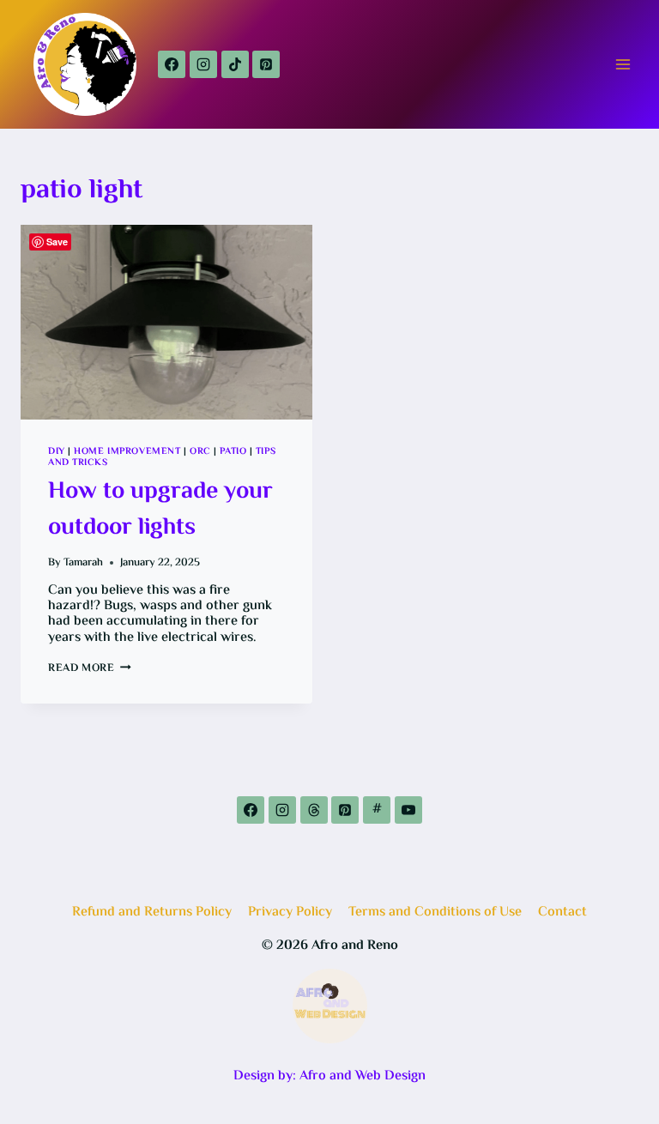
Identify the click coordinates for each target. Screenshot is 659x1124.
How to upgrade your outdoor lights (160, 510)
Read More (89, 668)
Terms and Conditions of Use (435, 912)
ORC (200, 451)
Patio (233, 451)
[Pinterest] (266, 64)
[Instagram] (203, 64)
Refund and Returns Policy (152, 912)
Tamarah (83, 562)
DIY (56, 451)
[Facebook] (171, 64)
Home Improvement (127, 451)
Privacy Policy (290, 912)
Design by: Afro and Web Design (329, 1076)
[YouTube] (408, 810)
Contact (562, 912)
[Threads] (314, 810)
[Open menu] (622, 64)
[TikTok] (235, 64)
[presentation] (166, 322)
